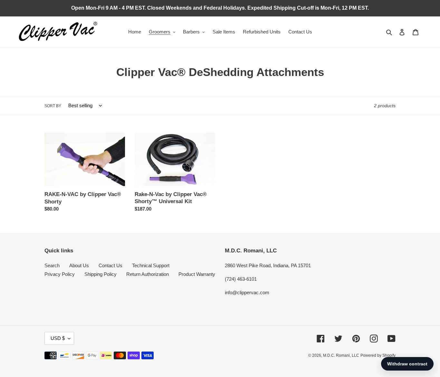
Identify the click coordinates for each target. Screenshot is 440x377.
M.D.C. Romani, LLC (341, 355)
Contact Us (110, 265)
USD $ (58, 338)
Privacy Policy (59, 274)
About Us (79, 265)
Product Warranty (196, 274)
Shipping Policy (100, 274)
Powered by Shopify (378, 355)
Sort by (52, 106)
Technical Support (150, 265)
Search (52, 265)
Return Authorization (147, 274)
